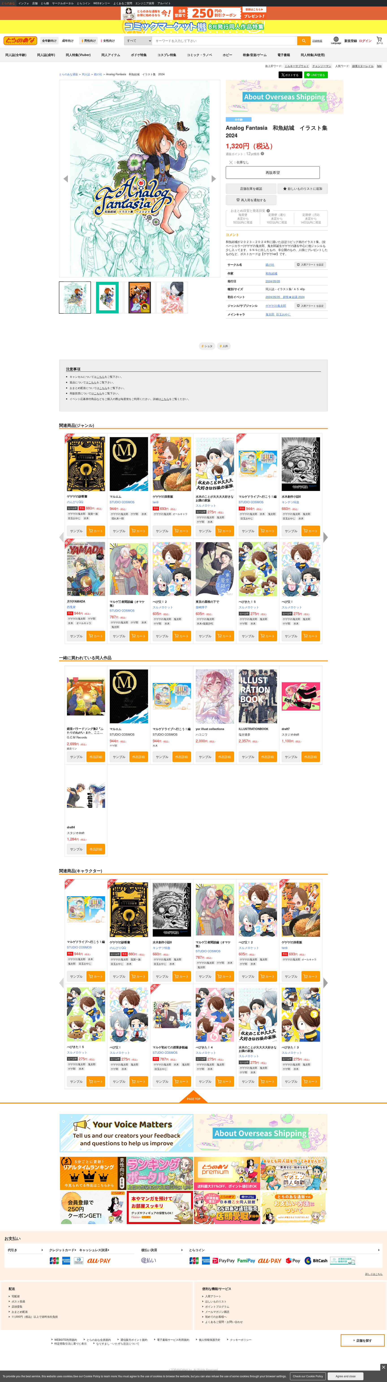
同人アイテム (110, 54)
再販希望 (273, 172)
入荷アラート (312, 264)
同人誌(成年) (46, 54)
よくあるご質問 (122, 3)
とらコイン (83, 3)
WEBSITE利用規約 (65, 1339)
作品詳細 (96, 756)
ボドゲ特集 (139, 54)
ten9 (155, 502)
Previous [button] (65, 179)
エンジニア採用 (144, 3)
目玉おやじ (74, 518)
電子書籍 (283, 54)
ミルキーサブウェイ (297, 66)
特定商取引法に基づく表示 (70, 1343)
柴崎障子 (201, 607)
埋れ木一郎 (118, 518)
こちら (101, 376)
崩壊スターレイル (363, 66)
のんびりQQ (75, 502)
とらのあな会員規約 (99, 1339)
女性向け (109, 41)
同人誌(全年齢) (15, 54)
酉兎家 (71, 607)
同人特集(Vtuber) (78, 54)
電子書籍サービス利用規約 (173, 1339)
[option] (139, 178)
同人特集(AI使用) (313, 54)
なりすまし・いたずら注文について (117, 1343)
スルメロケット (206, 505)
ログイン (365, 40)
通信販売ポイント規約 (133, 1339)
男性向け (90, 41)
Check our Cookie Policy (308, 1376)
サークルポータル (63, 3)
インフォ (23, 3)
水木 (86, 518)
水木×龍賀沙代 (205, 623)
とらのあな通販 (68, 74)
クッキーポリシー (241, 1339)
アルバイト (164, 3)
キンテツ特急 (290, 502)
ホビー (227, 54)
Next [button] (213, 179)
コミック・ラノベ (199, 54)
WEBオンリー (101, 3)
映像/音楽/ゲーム (255, 54)
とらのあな (8, 3)
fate (379, 66)
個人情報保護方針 (209, 1339)
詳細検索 (317, 40)
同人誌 (86, 74)
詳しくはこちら (374, 1274)
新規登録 (350, 40)
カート (98, 531)
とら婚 (45, 3)
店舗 (35, 3)
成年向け (68, 41)
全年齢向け (49, 41)
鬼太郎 (220, 517)
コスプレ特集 (166, 54)
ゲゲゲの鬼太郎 (76, 513)
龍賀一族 (93, 513)
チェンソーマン (321, 66)
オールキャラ (83, 623)
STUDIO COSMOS (122, 502)
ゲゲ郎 (134, 514)
